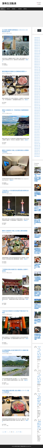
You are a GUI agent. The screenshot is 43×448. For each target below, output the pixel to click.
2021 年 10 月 (37, 127)
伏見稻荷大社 (5, 343)
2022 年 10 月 (37, 108)
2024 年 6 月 (37, 77)
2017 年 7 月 (36, 154)
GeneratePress (28, 446)
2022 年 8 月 (37, 112)
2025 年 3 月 (37, 63)
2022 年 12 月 (37, 105)
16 (13, 431)
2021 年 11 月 (37, 126)
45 (16, 431)
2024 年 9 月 (37, 72)
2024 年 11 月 (37, 69)
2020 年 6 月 (37, 153)
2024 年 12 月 (37, 67)
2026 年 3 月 (37, 45)
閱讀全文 (26, 99)
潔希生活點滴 (9, 3)
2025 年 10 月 (37, 53)
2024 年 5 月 (37, 78)
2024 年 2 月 (37, 83)
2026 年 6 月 (37, 40)
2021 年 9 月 (37, 129)
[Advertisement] (21, 18)
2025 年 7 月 (37, 58)
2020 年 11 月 (37, 145)
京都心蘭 (4, 262)
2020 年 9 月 (37, 148)
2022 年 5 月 (37, 116)
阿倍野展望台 (5, 64)
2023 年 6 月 (37, 96)
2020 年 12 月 (37, 143)
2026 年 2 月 (37, 47)
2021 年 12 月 (37, 124)
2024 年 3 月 (37, 82)
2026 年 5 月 (37, 42)
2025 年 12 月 (37, 50)
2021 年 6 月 (37, 134)
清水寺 (4, 143)
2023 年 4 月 (37, 99)
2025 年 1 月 (36, 66)
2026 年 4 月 (37, 43)
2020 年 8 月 (37, 150)
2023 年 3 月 (37, 101)
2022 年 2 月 (37, 121)
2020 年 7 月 (37, 151)
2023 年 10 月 (37, 89)
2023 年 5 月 (37, 97)
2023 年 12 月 (37, 86)
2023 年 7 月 (37, 94)
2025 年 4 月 (37, 61)
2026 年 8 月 (37, 37)
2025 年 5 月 (37, 59)
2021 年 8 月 (36, 131)
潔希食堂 (8, 8)
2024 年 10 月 (37, 70)
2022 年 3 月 (37, 120)
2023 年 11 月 (37, 88)
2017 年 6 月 (37, 156)
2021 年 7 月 (36, 132)
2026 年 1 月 (37, 48)
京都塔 (4, 224)
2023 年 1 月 (37, 104)
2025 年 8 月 (37, 56)
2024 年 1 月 (37, 85)
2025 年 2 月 (37, 64)
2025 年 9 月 (37, 55)
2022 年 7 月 (37, 113)
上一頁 (4, 431)
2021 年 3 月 (37, 139)
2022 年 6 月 (37, 115)
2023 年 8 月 (37, 93)
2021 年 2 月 (36, 140)
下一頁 (20, 431)
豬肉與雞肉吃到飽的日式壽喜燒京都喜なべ (14, 71)
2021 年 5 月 (36, 135)
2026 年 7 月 (37, 39)
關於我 (2, 8)
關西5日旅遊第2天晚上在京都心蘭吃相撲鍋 (14, 231)
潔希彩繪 (19, 8)
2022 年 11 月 (37, 107)
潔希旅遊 (13, 8)
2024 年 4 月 (37, 80)
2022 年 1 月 (36, 123)
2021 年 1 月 (36, 142)
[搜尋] (39, 30)
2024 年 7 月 (37, 75)
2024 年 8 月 (37, 74)
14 (9, 431)
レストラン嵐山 (5, 425)
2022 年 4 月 (37, 118)
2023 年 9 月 (37, 91)
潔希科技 (25, 8)
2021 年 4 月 (37, 137)
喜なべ (4, 103)
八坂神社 (4, 304)
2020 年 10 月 (37, 146)
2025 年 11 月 (37, 51)
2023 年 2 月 (37, 102)
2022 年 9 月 (37, 110)
